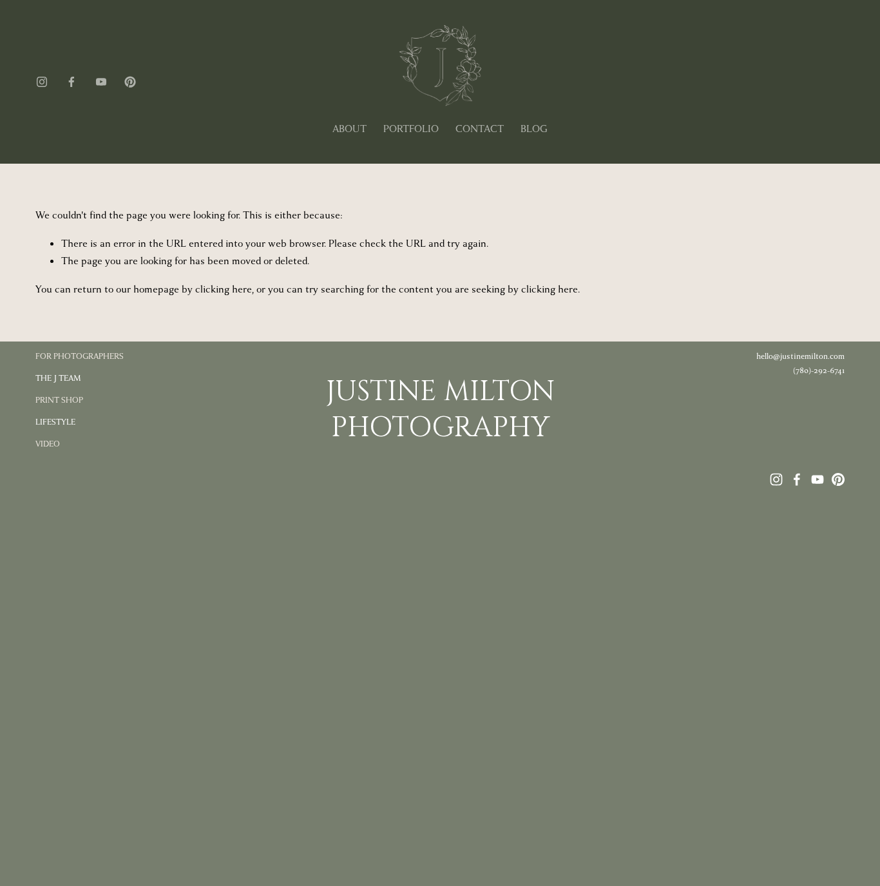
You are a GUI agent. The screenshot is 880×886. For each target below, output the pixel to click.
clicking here (223, 289)
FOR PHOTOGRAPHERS (79, 356)
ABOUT (349, 129)
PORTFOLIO (411, 129)
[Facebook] (71, 81)
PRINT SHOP (59, 400)
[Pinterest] (130, 81)
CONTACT (479, 129)
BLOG (534, 129)
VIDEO (47, 444)
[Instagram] (41, 81)
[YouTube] (101, 81)
